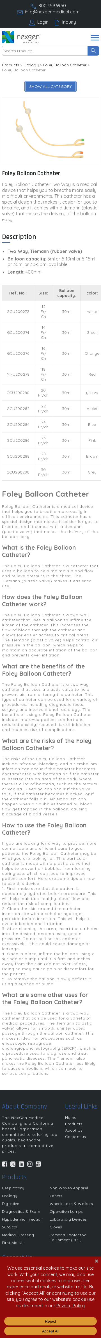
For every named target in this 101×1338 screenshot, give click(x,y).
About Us (73, 1130)
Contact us (75, 1136)
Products (10, 64)
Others (56, 1195)
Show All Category (50, 86)
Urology (31, 64)
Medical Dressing (18, 1234)
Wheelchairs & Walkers (71, 1203)
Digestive (10, 1203)
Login (43, 22)
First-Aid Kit (13, 1242)
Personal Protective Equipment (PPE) (68, 1237)
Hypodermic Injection (22, 1219)
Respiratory (13, 1187)
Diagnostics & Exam (21, 1211)
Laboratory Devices (68, 1219)
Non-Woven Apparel (69, 1187)
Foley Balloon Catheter (64, 64)
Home (71, 1117)
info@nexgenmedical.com (52, 12)
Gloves (56, 1227)
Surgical (9, 1227)
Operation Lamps (66, 1211)
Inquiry (69, 22)
